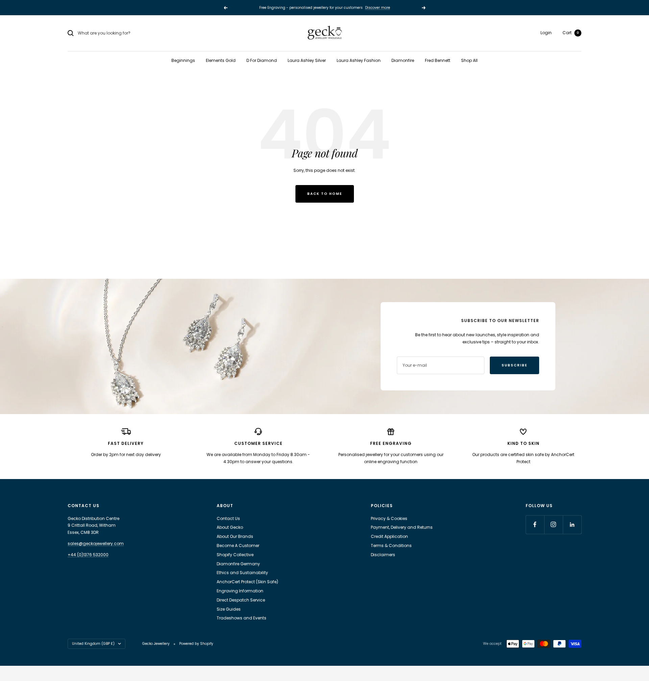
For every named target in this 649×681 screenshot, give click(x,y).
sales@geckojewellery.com (96, 543)
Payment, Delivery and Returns (402, 527)
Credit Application (389, 536)
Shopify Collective (235, 555)
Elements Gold (221, 60)
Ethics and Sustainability (242, 572)
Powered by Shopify (196, 643)
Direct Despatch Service (241, 600)
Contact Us (228, 518)
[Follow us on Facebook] (535, 524)
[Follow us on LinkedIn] (572, 524)
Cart (570, 33)
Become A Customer (238, 545)
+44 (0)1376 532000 (88, 555)
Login (546, 33)
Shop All (469, 60)
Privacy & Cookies (389, 518)
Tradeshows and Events (241, 618)
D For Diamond (261, 60)
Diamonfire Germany (238, 564)
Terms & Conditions (391, 545)
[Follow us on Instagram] (553, 524)
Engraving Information (240, 591)
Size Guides (229, 609)
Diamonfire (402, 60)
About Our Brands (235, 536)
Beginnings (183, 60)
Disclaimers (383, 555)
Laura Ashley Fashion (359, 60)
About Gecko (230, 527)
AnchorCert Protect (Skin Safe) (247, 582)
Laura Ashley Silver (307, 60)
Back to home (324, 193)
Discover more (377, 7)
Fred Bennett (437, 60)
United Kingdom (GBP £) (93, 643)
